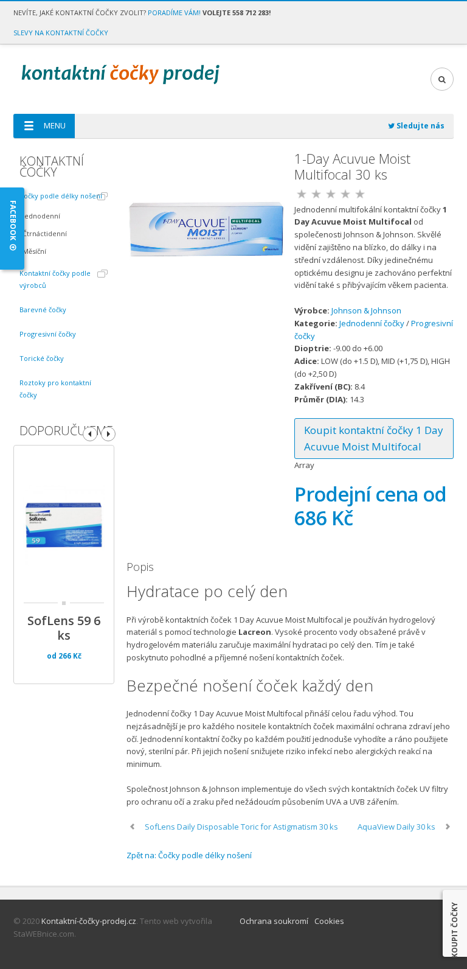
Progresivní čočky (47, 333)
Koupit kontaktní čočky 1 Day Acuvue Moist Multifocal (373, 438)
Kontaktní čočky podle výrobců (55, 279)
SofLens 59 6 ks (63, 628)
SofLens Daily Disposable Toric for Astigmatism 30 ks (241, 826)
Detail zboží (30, 510)
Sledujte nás (420, 126)
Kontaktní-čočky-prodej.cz (88, 920)
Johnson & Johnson (366, 310)
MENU (55, 125)
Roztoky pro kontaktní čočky (55, 388)
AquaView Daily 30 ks (396, 826)
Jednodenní (41, 215)
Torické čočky (41, 358)
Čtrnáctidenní (44, 233)
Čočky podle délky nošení (60, 195)
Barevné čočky (42, 309)
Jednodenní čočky (371, 323)
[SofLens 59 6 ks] (64, 527)
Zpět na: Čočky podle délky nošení (189, 855)
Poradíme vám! (174, 12)
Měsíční (34, 251)
